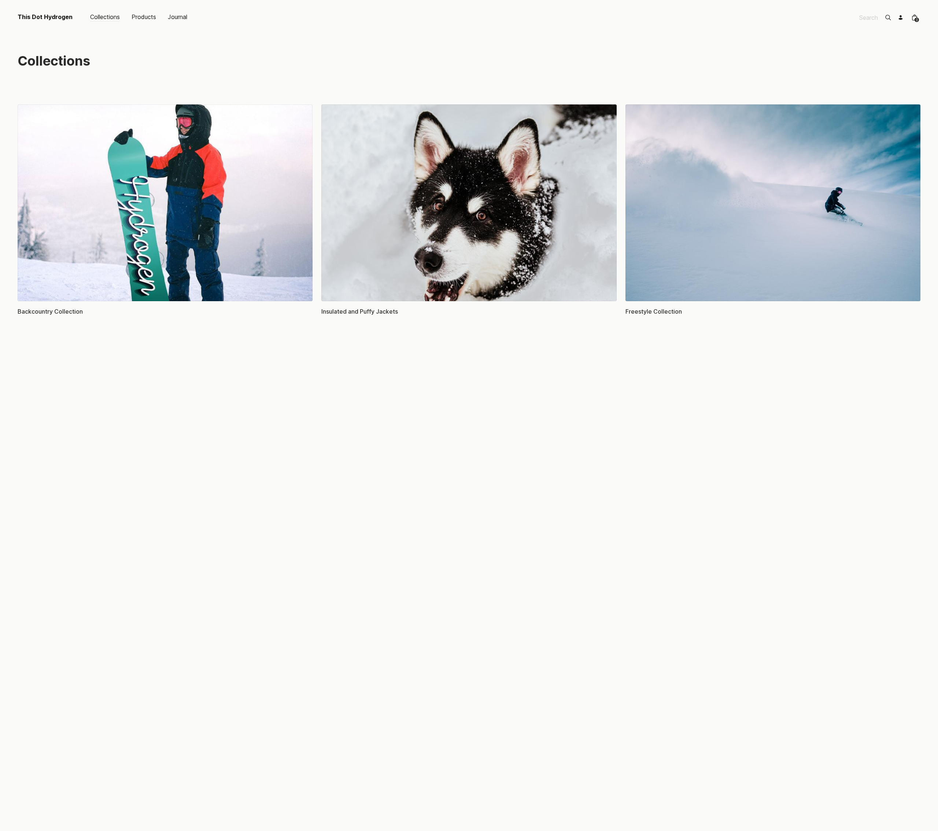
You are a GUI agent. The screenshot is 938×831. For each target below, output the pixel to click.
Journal (177, 17)
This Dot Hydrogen (45, 17)
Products (144, 17)
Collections (105, 17)
